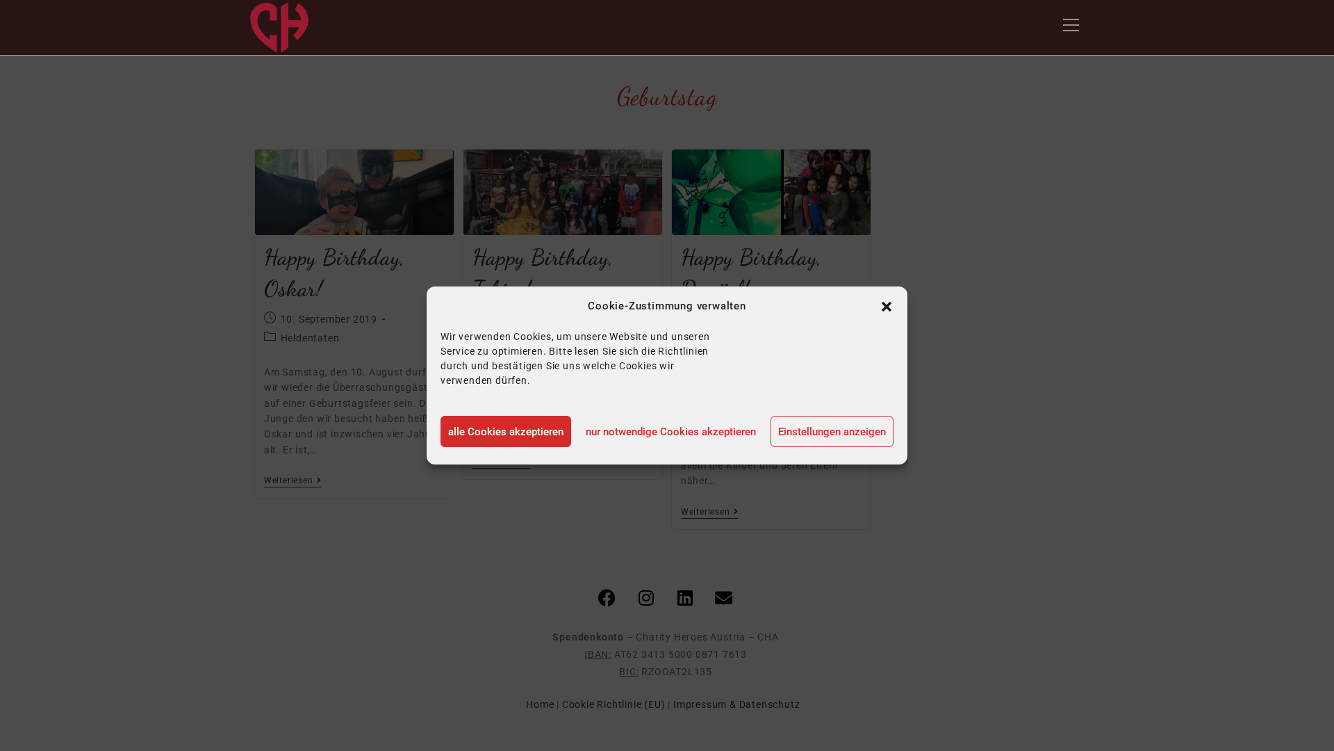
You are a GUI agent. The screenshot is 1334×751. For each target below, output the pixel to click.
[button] (887, 307)
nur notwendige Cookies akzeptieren (671, 432)
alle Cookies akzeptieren (505, 432)
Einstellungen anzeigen (832, 432)
